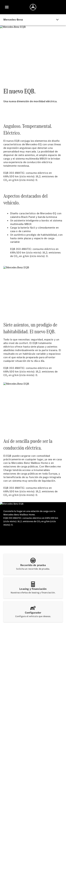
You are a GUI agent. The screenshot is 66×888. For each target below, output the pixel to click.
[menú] (7, 7)
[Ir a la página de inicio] (33, 7)
